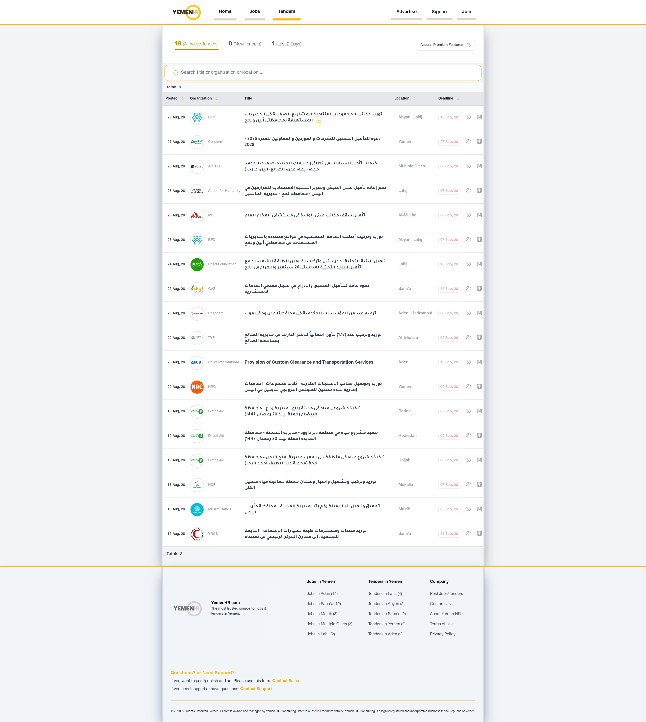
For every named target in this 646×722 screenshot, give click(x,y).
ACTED (214, 166)
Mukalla (405, 485)
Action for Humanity (224, 191)
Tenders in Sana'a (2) (387, 614)
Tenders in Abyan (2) (386, 604)
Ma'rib (404, 510)
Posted (172, 99)
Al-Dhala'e (408, 338)
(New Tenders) (245, 44)
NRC (212, 387)
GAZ (212, 289)
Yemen (404, 142)
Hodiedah (407, 436)
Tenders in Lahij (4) (385, 594)
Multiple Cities (411, 167)
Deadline (445, 99)
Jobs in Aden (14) (322, 594)
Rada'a (405, 412)
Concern (215, 142)
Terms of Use (442, 625)
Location (401, 99)
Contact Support (256, 689)
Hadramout (421, 314)
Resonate (216, 313)
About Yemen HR (445, 614)
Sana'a (404, 289)
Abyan (404, 118)
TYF (211, 338)
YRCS (213, 534)
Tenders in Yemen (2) (387, 625)
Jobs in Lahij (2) (321, 635)
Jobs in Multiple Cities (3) (329, 625)
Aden (403, 314)
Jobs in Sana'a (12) (324, 604)
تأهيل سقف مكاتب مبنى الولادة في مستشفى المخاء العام (305, 215)
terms (317, 711)
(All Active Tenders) (197, 44)
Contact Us (440, 604)
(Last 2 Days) (286, 44)
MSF (212, 215)
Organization (201, 99)
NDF (211, 485)
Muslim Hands (219, 509)
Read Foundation (222, 264)
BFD (211, 117)
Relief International (223, 362)
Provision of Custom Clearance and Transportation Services (309, 362)
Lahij (417, 118)
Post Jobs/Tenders (446, 594)
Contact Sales (285, 681)
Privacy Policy (442, 635)
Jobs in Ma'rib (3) (322, 614)
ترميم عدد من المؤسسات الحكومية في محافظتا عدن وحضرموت (310, 313)
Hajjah (404, 461)
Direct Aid (216, 411)
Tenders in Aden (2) (385, 635)
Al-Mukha (407, 216)
